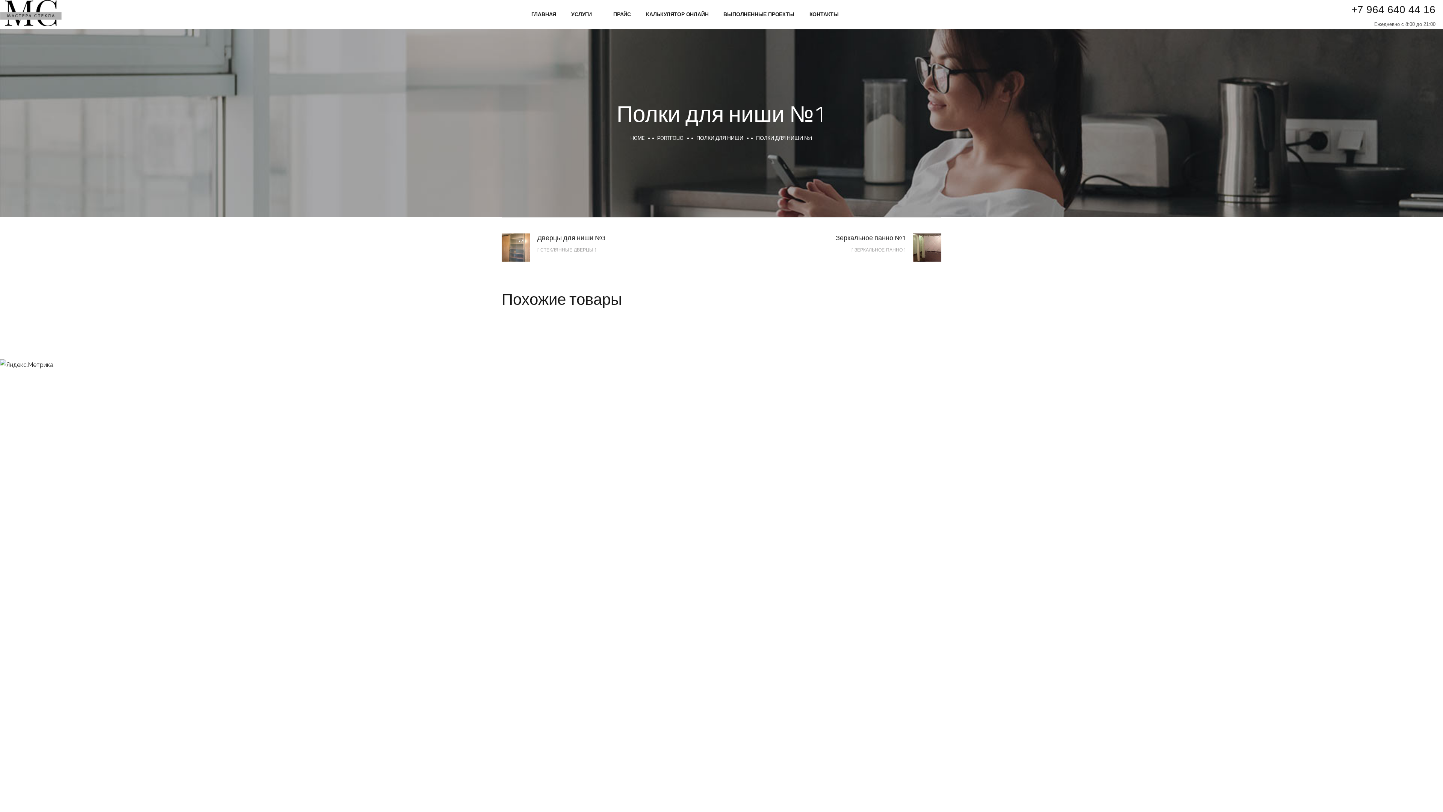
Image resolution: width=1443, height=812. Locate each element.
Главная (544, 14)
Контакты (824, 14)
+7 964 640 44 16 (1393, 9)
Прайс (622, 14)
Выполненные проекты (758, 14)
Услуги (581, 14)
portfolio (670, 138)
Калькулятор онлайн (677, 14)
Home (637, 138)
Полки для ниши (719, 138)
